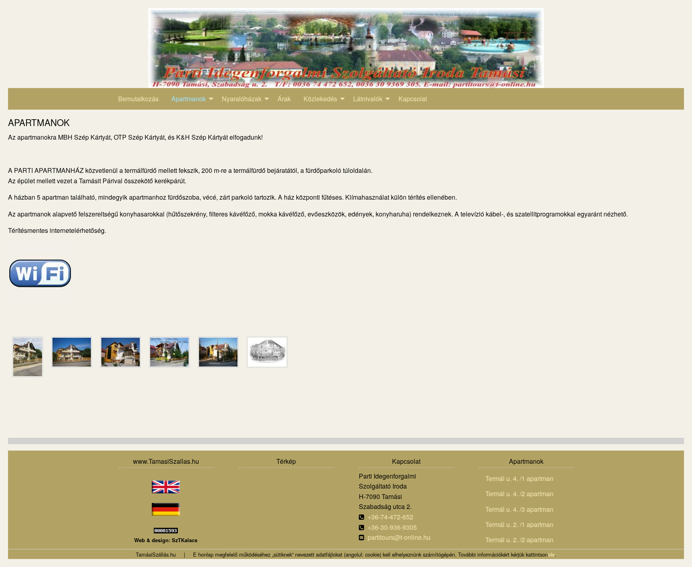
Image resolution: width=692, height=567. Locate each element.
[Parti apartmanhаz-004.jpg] (169, 352)
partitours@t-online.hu (399, 537)
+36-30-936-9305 (392, 527)
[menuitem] (138, 98)
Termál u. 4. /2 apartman (519, 493)
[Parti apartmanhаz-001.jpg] (27, 357)
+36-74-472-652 (390, 516)
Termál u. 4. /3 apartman (519, 509)
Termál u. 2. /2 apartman (519, 539)
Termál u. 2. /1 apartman (519, 524)
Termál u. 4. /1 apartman (519, 478)
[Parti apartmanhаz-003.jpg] (120, 352)
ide (551, 554)
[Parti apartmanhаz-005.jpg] (218, 352)
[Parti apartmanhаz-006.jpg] (267, 352)
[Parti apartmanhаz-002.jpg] (71, 352)
